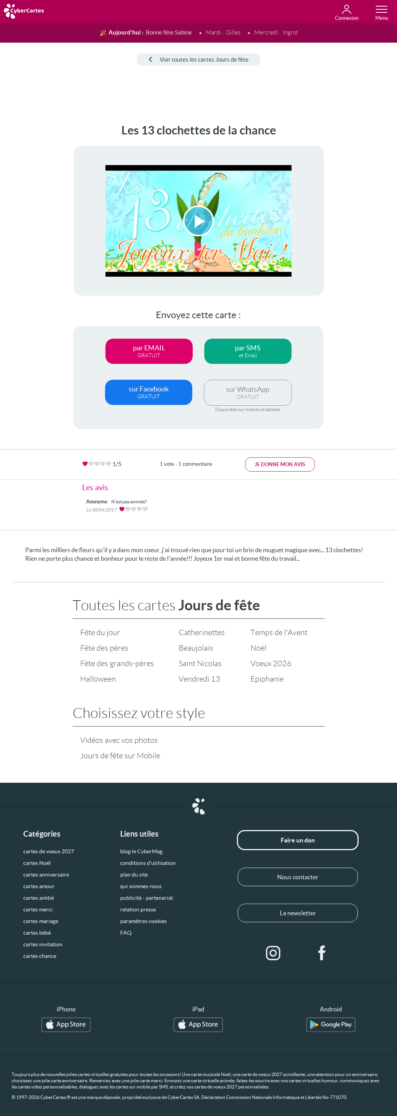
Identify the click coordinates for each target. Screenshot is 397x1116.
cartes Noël (37, 863)
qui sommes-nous (141, 886)
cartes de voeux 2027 (48, 851)
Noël (258, 648)
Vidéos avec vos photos (119, 740)
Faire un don (298, 840)
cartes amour (39, 886)
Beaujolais (196, 648)
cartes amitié (38, 898)
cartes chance (39, 956)
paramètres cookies (143, 921)
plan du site (134, 874)
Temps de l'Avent (278, 632)
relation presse (138, 909)
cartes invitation (42, 944)
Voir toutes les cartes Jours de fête (204, 59)
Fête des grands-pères (117, 663)
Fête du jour (100, 632)
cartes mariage (40, 921)
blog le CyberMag (141, 851)
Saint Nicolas (200, 663)
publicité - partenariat (146, 898)
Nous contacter (297, 876)
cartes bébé (37, 933)
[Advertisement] (30, 240)
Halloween (98, 679)
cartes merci (38, 909)
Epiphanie (267, 679)
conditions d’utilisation (148, 863)
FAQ (125, 933)
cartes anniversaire (46, 874)
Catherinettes (202, 632)
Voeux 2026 (271, 663)
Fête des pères (104, 648)
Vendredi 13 (199, 679)
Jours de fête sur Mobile (120, 755)
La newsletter (298, 912)
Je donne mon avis (280, 464)
